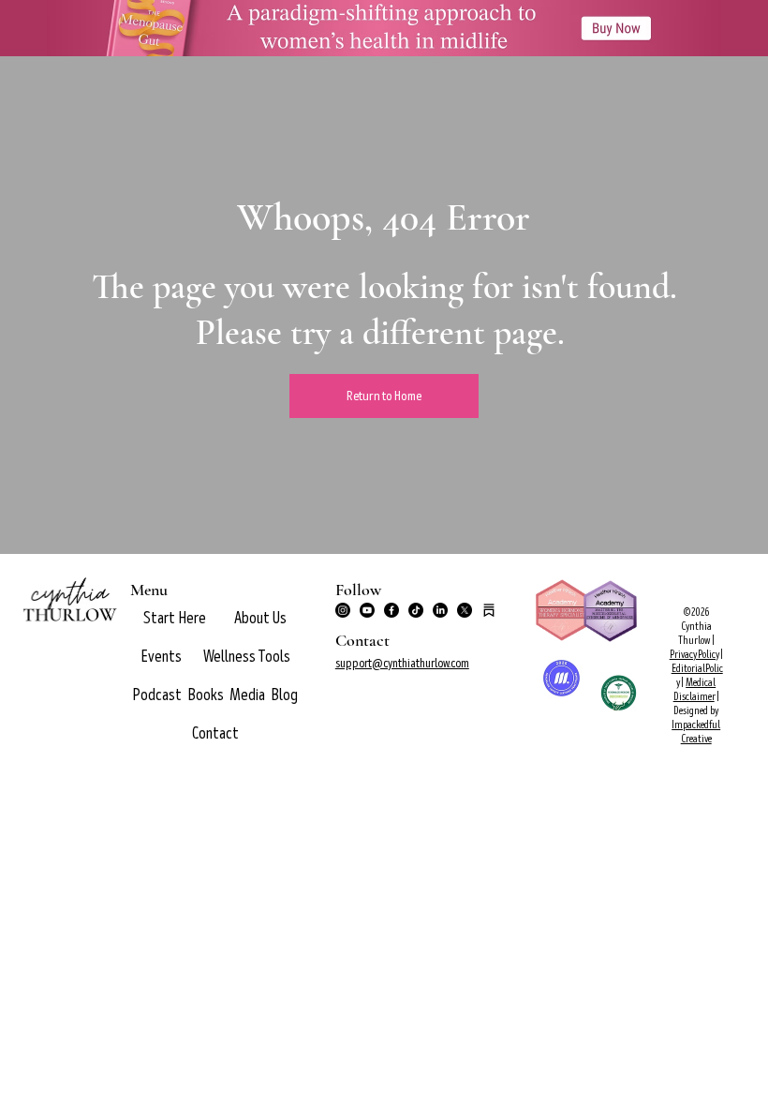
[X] (464, 610)
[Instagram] (342, 610)
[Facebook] (391, 610)
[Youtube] (367, 610)
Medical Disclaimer (694, 690)
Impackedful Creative (696, 732)
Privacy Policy (694, 655)
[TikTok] (415, 610)
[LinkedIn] (440, 610)
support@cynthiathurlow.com (402, 663)
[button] (260, 618)
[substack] (488, 610)
